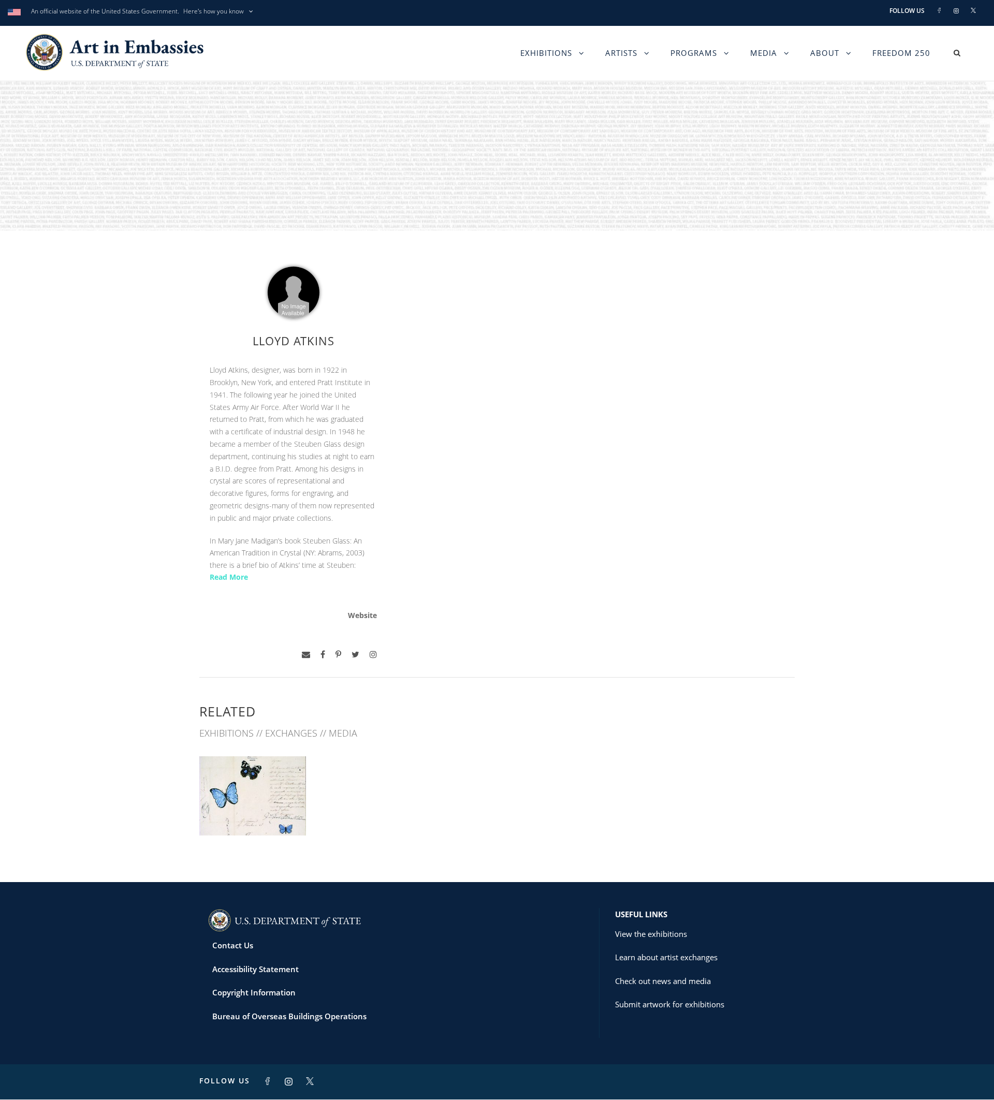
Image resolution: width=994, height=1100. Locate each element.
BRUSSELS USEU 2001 (252, 812)
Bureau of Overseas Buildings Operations (289, 1016)
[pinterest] (338, 655)
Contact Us (232, 945)
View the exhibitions (651, 934)
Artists (621, 53)
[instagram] (373, 655)
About (824, 53)
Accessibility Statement (255, 969)
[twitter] (355, 655)
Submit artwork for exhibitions (669, 1004)
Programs (693, 53)
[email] (306, 655)
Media (763, 53)
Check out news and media (663, 981)
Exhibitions (546, 53)
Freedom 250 (901, 53)
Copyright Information (254, 992)
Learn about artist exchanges (666, 957)
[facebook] (322, 655)
